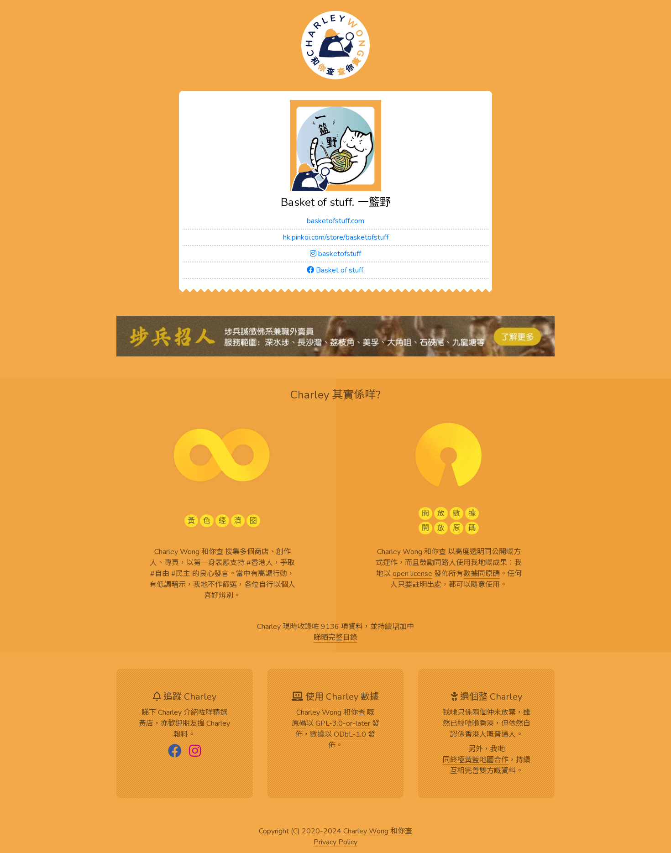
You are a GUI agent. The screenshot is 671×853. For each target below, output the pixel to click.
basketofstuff (338, 254)
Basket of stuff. (339, 270)
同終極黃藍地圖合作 (475, 760)
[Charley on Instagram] (195, 751)
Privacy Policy (335, 842)
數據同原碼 (481, 574)
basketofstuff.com (335, 221)
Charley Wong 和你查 (377, 831)
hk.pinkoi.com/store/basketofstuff (335, 237)
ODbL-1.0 (350, 734)
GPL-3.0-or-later (342, 723)
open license (412, 574)
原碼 (299, 723)
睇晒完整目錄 (335, 638)
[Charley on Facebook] (175, 751)
